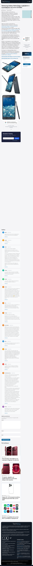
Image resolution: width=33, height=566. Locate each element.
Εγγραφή (16, 138)
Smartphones (4, 10)
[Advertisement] (11, 185)
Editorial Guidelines (16, 561)
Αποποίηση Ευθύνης (10, 561)
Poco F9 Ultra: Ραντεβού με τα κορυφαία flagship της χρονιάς (10, 459)
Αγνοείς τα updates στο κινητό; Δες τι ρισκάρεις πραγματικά (10, 517)
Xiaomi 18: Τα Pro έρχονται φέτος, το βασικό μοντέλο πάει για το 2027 (11, 498)
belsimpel (9, 54)
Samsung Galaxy (9, 10)
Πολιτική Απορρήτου (14, 140)
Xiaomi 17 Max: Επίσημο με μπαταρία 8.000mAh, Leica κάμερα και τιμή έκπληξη (23, 551)
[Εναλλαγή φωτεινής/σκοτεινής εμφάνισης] (29, 1)
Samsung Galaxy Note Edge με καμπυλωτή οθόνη (11, 56)
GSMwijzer (15, 53)
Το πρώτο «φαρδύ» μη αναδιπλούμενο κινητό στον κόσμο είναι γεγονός (9, 478)
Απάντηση (6, 236)
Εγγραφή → (27, 64)
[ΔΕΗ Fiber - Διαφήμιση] (26, 14)
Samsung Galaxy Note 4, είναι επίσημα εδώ (10, 58)
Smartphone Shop (9, 53)
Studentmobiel (4, 54)
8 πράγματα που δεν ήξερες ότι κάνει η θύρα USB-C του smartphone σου (24, 557)
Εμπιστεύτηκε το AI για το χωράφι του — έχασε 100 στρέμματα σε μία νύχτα (23, 554)
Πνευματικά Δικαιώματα (5, 561)
